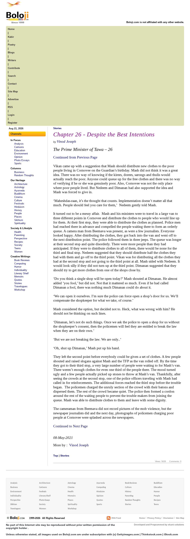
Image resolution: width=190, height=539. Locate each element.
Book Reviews (22, 260)
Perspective (20, 238)
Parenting (19, 235)
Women (18, 251)
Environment (21, 153)
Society (18, 245)
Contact (12, 83)
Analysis (19, 143)
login (11, 115)
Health (17, 232)
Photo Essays (22, 160)
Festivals (19, 203)
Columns (16, 168)
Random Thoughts (24, 175)
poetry (11, 44)
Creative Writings (20, 256)
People (18, 213)
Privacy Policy (154, 518)
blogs (11, 52)
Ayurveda (19, 190)
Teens (17, 248)
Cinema (18, 197)
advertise (13, 99)
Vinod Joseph (66, 141)
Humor (17, 266)
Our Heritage (18, 180)
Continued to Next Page (70, 426)
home (11, 29)
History (18, 210)
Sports (17, 163)
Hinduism (19, 206)
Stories (18, 283)
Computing (20, 263)
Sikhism (18, 220)
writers (12, 60)
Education (19, 150)
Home (142, 518)
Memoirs (19, 276)
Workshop (19, 289)
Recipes (18, 241)
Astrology (19, 187)
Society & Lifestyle (21, 228)
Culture (18, 200)
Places (18, 216)
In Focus (16, 140)
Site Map (180, 518)
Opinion (18, 157)
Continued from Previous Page (75, 157)
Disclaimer (168, 518)
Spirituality (20, 223)
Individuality (20, 270)
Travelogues (20, 286)
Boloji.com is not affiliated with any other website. (155, 22)
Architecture (20, 184)
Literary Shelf (21, 273)
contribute (14, 68)
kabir (11, 36)
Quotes (18, 280)
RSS (10, 107)
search (12, 76)
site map (13, 91)
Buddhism (19, 193)
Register (12, 122)
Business (19, 172)
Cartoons (19, 147)
